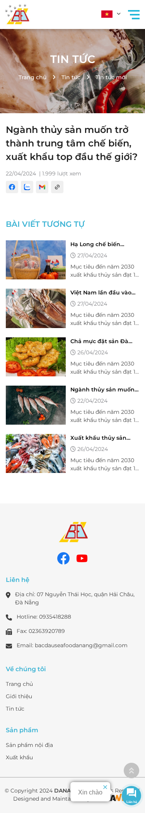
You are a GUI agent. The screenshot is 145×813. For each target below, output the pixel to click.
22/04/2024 (21, 173)
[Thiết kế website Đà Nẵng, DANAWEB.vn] (112, 798)
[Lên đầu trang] (131, 770)
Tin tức (72, 59)
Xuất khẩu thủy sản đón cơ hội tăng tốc (98, 438)
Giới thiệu (19, 696)
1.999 (49, 173)
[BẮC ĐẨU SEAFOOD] (17, 13)
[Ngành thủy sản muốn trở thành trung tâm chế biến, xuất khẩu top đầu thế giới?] (36, 405)
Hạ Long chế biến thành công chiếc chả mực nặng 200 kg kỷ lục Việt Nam (104, 244)
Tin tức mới (111, 77)
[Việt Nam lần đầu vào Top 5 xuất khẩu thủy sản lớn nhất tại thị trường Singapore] (36, 308)
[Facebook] (63, 558)
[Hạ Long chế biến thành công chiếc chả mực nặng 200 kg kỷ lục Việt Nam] (36, 259)
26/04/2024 (92, 352)
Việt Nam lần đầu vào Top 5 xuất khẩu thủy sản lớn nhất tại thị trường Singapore (100, 293)
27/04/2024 (92, 255)
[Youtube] (82, 558)
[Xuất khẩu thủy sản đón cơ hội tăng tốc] (36, 453)
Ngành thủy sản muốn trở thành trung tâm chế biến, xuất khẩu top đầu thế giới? (104, 390)
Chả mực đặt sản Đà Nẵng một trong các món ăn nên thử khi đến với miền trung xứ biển (102, 341)
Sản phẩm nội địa (29, 745)
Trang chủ (32, 77)
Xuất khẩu (19, 757)
